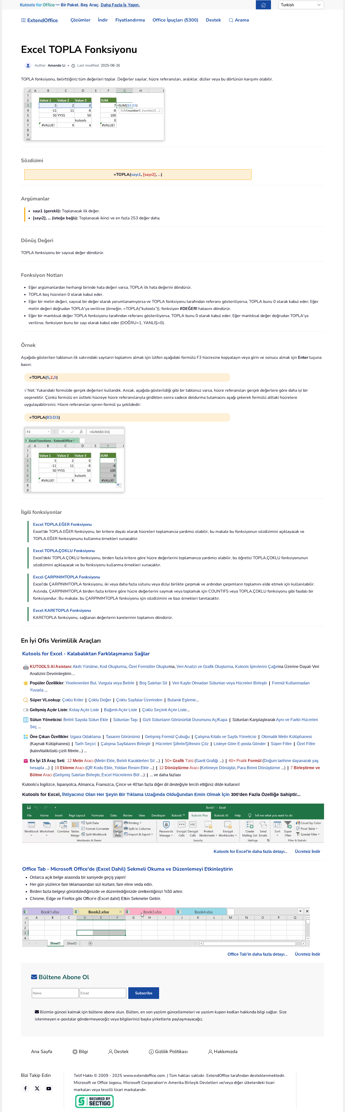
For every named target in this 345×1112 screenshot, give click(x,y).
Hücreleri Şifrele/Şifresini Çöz (182, 744)
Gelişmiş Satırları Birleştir (77, 775)
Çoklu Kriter (72, 700)
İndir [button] (103, 20)
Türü (188, 761)
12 (70, 761)
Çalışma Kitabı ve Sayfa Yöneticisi (225, 737)
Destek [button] (213, 20)
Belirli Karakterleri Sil (136, 761)
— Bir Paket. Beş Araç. (80, 4)
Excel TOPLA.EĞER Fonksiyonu (62, 524)
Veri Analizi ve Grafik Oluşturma (205, 666)
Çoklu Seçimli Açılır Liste (164, 710)
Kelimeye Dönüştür (218, 768)
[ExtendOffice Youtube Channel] (48, 1088)
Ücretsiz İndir (307, 851)
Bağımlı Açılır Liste (120, 710)
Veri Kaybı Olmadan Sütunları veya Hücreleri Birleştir (219, 683)
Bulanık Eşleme (181, 700)
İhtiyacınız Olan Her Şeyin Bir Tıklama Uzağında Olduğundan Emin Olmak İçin (146, 794)
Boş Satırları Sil (153, 683)
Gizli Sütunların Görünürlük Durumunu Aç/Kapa (185, 720)
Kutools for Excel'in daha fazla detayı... (250, 851)
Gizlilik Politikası (171, 1051)
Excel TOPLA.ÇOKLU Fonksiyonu (64, 551)
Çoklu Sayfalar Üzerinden (139, 700)
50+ (169, 761)
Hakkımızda (226, 1051)
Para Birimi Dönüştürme (258, 768)
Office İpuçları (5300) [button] (175, 20)
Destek (121, 1051)
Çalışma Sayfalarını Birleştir (126, 744)
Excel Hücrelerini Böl (120, 775)
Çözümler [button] (80, 20)
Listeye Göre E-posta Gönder (240, 744)
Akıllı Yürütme (85, 666)
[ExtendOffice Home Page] (263, 4)
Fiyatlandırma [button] (130, 20)
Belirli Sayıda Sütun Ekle (85, 720)
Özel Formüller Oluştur (149, 666)
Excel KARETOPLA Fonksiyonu (62, 610)
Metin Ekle (105, 761)
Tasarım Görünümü (123, 737)
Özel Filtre (306, 744)
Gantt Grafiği (207, 761)
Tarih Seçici (85, 744)
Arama (242, 20)
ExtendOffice (42, 20)
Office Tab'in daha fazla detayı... (257, 954)
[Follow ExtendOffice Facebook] (25, 1088)
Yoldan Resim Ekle (131, 768)
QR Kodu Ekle (99, 768)
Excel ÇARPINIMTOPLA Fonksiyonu (66, 577)
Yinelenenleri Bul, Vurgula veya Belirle (99, 683)
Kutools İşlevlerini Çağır (256, 666)
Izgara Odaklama (85, 737)
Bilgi (83, 1051)
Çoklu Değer (100, 700)
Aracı (88, 761)
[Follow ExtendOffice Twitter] (37, 1088)
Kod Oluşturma (113, 666)
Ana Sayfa (41, 1051)
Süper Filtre (281, 744)
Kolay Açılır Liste (84, 710)
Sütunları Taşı (125, 720)
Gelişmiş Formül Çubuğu (167, 737)
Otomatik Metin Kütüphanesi (286, 737)
